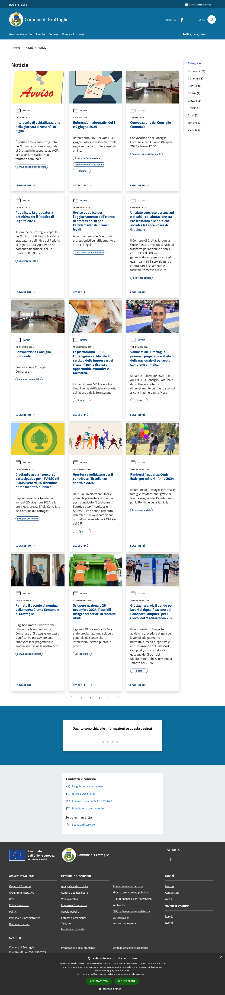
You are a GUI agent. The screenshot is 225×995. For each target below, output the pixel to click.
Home (16, 47)
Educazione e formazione (128, 886)
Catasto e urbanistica (73, 918)
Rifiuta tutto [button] (126, 981)
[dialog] (112, 974)
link (146, 973)
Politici (13, 911)
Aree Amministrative (21, 892)
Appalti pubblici (70, 911)
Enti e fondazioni (19, 905)
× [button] (221, 957)
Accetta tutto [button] (99, 981)
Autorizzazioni (121, 918)
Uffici (12, 899)
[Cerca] (211, 19)
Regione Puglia (18, 4)
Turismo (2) (194, 123)
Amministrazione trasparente (130, 948)
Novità (29, 47)
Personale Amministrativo (24, 918)
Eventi (169, 922)
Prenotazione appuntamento (78, 948)
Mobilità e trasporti (72, 929)
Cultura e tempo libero (74, 892)
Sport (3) (193, 115)
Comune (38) (195, 78)
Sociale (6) (194, 108)
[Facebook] (180, 19)
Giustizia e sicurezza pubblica (130, 892)
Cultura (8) (194, 86)
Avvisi (168, 899)
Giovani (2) (194, 100)
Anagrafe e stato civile (74, 886)
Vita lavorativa (70, 899)
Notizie (26, 110)
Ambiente (119, 905)
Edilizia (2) (194, 93)
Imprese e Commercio (74, 905)
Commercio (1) (196, 71)
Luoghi (169, 916)
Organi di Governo (20, 886)
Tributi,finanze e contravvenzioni (132, 899)
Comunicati (172, 892)
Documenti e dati (19, 924)
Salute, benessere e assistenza (131, 911)
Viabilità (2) (194, 130)
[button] (112, 989)
